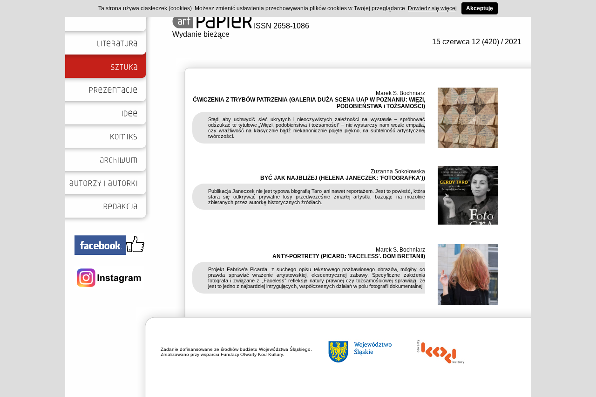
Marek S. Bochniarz (400, 93)
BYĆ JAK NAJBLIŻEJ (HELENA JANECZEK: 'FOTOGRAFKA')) (342, 178)
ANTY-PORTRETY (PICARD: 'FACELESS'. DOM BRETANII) (348, 256)
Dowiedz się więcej (432, 8)
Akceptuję (479, 8)
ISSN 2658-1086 (280, 26)
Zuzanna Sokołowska (398, 171)
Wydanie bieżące (201, 34)
